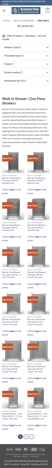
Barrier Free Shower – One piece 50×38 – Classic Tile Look (12, 321)
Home (6, 20)
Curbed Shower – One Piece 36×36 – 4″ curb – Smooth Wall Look (38, 416)
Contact (34, 456)
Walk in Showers (23, 20)
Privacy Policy (21, 456)
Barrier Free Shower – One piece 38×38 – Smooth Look (12, 180)
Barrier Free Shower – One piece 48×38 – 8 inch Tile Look (12, 274)
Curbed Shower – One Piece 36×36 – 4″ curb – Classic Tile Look (12, 416)
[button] (4, 10)
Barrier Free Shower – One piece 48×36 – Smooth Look (12, 227)
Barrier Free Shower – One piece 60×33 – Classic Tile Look (37, 369)
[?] (20, 47)
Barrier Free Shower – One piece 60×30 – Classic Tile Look (12, 369)
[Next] (31, 436)
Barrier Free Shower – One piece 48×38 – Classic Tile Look (37, 274)
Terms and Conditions (34, 454)
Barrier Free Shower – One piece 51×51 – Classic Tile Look (37, 321)
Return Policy (13, 454)
